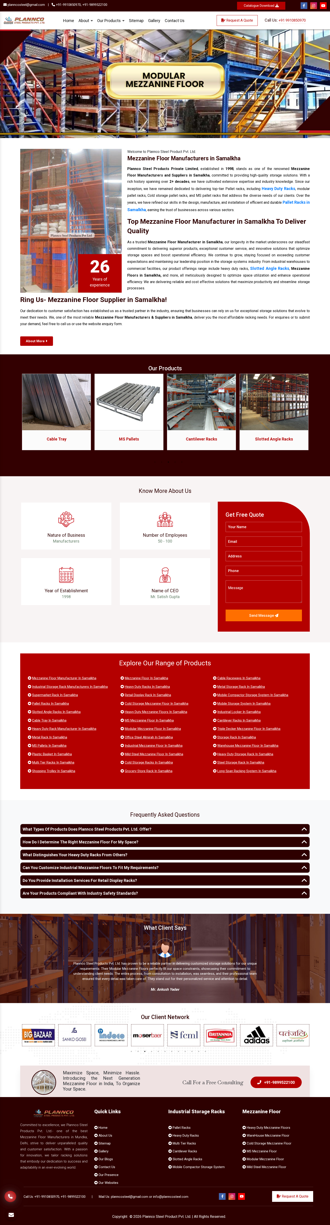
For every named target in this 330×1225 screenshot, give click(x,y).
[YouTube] (323, 6)
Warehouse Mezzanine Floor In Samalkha (247, 746)
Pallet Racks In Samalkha (50, 704)
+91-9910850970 (46, 1197)
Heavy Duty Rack (274, 439)
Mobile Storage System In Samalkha (244, 704)
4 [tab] (175, 462)
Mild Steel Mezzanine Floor (266, 1167)
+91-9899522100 (94, 5)
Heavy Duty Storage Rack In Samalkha (245, 754)
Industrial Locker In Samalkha (239, 712)
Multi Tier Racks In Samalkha (53, 762)
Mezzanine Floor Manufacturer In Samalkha (64, 678)
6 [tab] (165, 1051)
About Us (105, 1135)
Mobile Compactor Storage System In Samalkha (252, 695)
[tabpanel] (56, 415)
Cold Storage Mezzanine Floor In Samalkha (156, 704)
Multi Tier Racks (184, 1143)
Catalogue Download (259, 6)
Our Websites (108, 1183)
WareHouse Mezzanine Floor (267, 1135)
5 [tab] (182, 462)
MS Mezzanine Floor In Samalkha (149, 720)
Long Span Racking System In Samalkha (246, 771)
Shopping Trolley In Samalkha (53, 771)
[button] (25, 83)
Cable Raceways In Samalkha (238, 678)
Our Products (109, 20)
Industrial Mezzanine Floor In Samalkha (154, 746)
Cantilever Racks (129, 439)
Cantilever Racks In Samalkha (239, 720)
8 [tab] (178, 1051)
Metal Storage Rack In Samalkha (241, 687)
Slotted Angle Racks (269, 268)
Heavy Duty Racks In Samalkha (147, 687)
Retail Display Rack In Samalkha (148, 695)
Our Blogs (105, 1159)
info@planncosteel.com (170, 1197)
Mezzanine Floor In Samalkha (146, 678)
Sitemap (136, 20)
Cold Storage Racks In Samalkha (149, 762)
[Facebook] (304, 6)
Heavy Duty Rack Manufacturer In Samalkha (64, 729)
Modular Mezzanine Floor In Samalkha (153, 729)
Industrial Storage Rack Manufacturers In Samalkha (70, 687)
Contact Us (175, 20)
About (84, 20)
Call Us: (285, 20)
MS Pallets (56, 439)
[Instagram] (313, 6)
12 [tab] (205, 1051)
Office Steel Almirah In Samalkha (149, 737)
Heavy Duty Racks (185, 1135)
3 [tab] (168, 462)
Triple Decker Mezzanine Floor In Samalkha (248, 729)
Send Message (262, 615)
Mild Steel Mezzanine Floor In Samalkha (154, 754)
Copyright (119, 1216)
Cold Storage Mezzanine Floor (268, 1143)
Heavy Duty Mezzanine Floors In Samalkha (156, 712)
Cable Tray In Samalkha (49, 720)
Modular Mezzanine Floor (265, 1159)
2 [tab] (161, 462)
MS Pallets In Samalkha (49, 746)
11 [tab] (198, 1051)
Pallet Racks (181, 1128)
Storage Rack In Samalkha (236, 737)
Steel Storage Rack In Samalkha (240, 762)
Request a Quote (239, 20)
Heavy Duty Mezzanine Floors (268, 1128)
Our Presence (108, 1175)
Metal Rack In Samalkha (49, 737)
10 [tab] (192, 1051)
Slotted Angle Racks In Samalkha (56, 712)
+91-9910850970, (68, 5)
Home (68, 20)
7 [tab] (171, 1051)
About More (36, 341)
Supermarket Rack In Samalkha (55, 695)
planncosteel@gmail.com (26, 5)
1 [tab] (155, 462)
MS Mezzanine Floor (261, 1151)
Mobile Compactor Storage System (198, 1167)
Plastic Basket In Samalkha (52, 754)
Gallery (154, 20)
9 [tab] (185, 1051)
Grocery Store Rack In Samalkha (148, 771)
